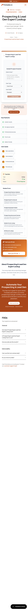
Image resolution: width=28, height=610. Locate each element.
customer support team (10, 366)
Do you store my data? (8, 357)
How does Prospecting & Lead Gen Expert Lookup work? (11, 330)
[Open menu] (25, 4)
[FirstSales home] (7, 5)
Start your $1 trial (13, 253)
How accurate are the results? (10, 342)
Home (11, 37)
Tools (15, 37)
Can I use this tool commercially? (11, 353)
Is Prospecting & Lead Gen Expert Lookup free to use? (11, 336)
